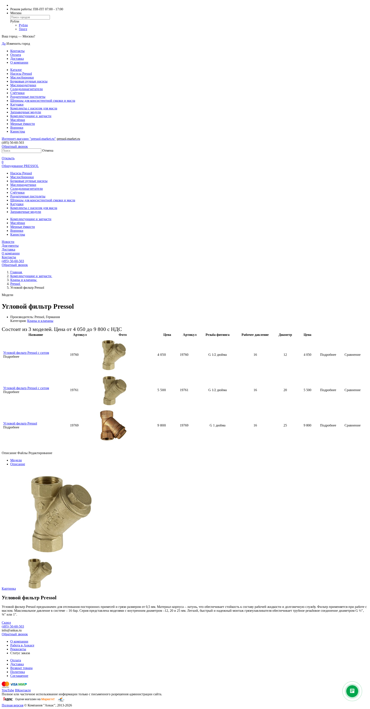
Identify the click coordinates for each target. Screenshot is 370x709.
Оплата (15, 55)
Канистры (17, 131)
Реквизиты (18, 649)
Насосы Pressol (21, 73)
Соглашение (19, 676)
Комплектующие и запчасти (30, 116)
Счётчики (17, 93)
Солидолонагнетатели (26, 89)
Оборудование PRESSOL (20, 166)
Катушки (17, 104)
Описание (17, 464)
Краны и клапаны (40, 321)
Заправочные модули (25, 112)
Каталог (16, 70)
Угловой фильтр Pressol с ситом (26, 352)
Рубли (23, 25)
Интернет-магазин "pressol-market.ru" (29, 139)
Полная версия (12, 705)
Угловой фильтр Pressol (20, 423)
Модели (16, 460)
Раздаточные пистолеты (27, 97)
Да (4, 43)
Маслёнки (17, 120)
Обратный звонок (15, 146)
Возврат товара (21, 668)
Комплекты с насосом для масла (33, 108)
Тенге (23, 29)
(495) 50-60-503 (13, 261)
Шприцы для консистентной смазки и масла (42, 100)
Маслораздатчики (23, 85)
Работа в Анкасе (22, 645)
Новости (8, 242)
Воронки (16, 127)
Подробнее (328, 354)
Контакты (17, 51)
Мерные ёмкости (22, 124)
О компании (19, 62)
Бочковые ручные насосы (29, 81)
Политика (17, 672)
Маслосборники (22, 77)
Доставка (17, 58)
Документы (10, 245)
